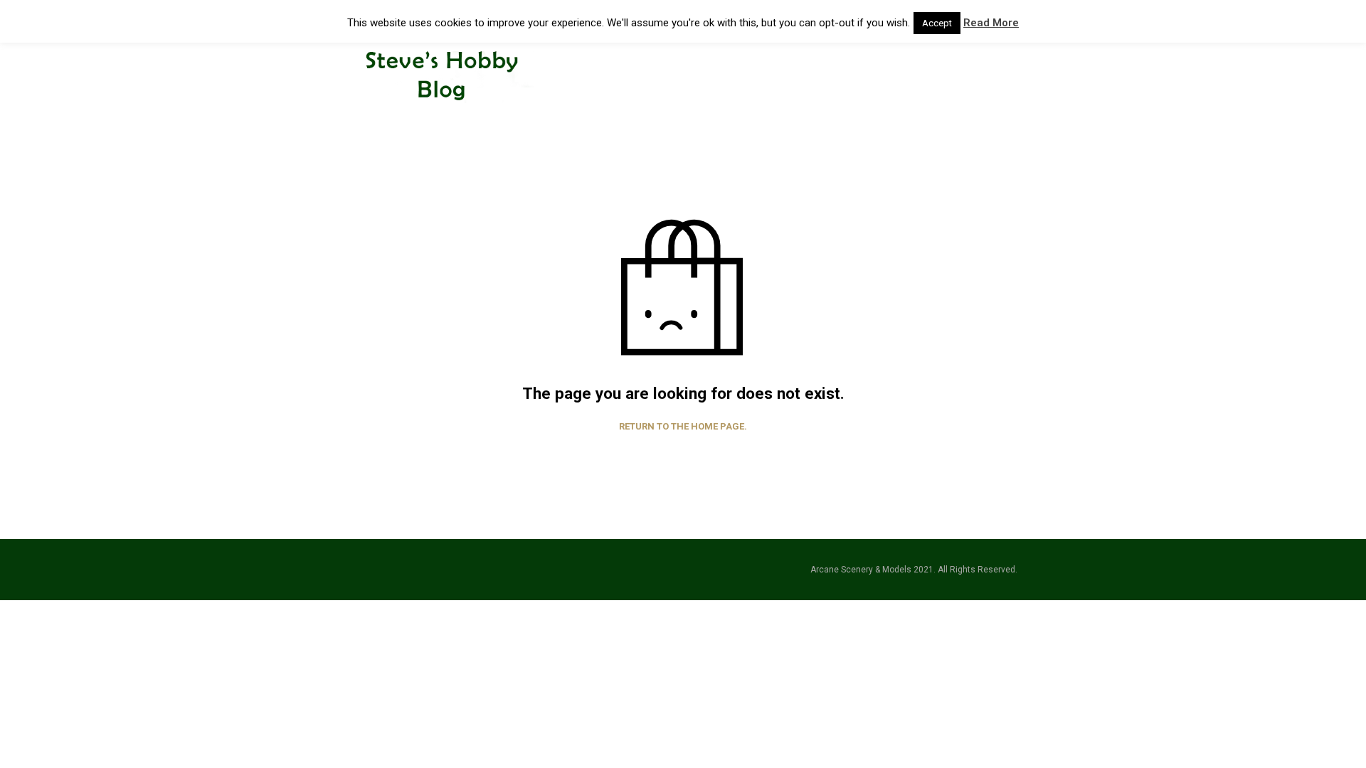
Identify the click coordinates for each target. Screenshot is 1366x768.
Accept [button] (937, 23)
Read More (991, 22)
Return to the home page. (683, 426)
